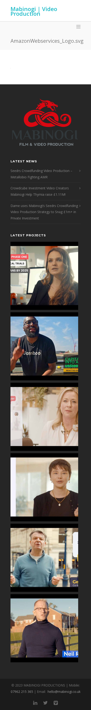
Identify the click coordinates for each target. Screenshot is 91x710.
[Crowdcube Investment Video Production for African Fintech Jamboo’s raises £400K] (44, 346)
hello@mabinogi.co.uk (64, 691)
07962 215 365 (22, 691)
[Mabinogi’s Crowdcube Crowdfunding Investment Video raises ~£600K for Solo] (44, 417)
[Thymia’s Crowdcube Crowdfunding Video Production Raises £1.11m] (44, 487)
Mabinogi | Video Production (33, 11)
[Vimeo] (55, 702)
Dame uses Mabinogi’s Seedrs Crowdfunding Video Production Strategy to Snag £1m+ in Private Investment (44, 211)
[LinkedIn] (35, 702)
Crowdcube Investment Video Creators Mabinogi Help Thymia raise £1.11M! (39, 191)
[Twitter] (45, 702)
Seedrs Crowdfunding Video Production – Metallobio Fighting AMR (41, 173)
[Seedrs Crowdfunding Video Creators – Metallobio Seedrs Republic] (44, 276)
